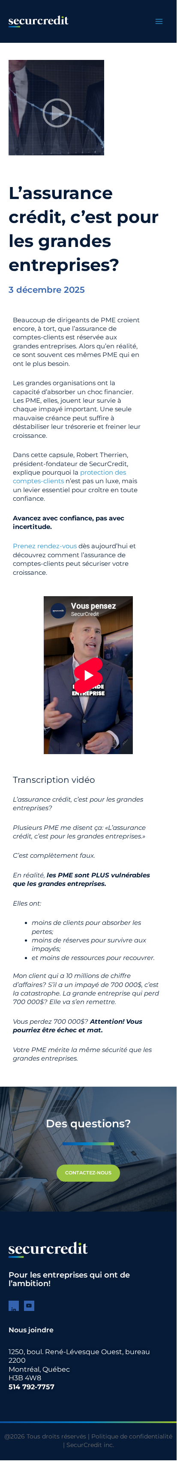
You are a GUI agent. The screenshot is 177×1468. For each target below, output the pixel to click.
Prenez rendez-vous (45, 546)
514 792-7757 (31, 1387)
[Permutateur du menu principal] (159, 21)
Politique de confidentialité (131, 1436)
